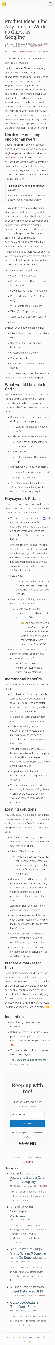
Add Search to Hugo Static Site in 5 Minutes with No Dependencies (28, 1253)
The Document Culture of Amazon (28, 1059)
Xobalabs (15, 905)
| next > (37, 1157)
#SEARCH (36, 51)
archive (27, 1157)
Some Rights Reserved (33, 1337)
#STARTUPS (44, 51)
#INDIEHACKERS (26, 51)
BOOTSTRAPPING (40, 1186)
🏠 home (27, 1161)
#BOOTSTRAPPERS (12, 51)
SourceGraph (17, 947)
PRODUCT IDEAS (36, 46)
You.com (15, 1050)
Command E (16, 879)
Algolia (13, 915)
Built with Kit (27, 1143)
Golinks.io (15, 1032)
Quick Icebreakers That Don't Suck (24, 1304)
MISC (34, 1311)
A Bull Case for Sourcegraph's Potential (21, 1211)
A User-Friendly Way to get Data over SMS (27, 1289)
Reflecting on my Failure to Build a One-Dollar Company (28, 1177)
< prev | (18, 1157)
